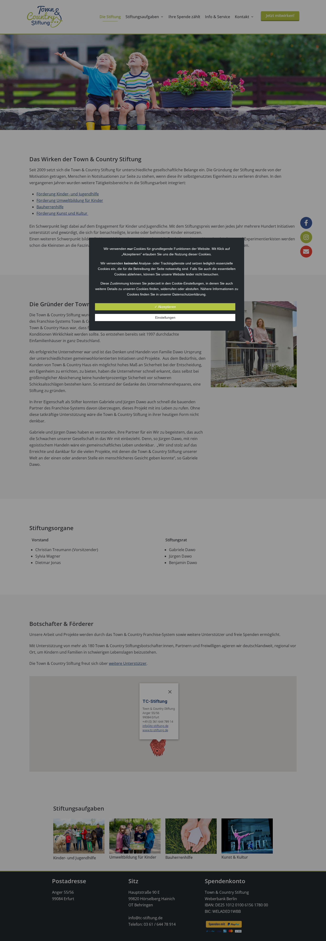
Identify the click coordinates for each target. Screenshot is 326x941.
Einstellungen (165, 317)
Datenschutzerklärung (188, 294)
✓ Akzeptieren (165, 307)
